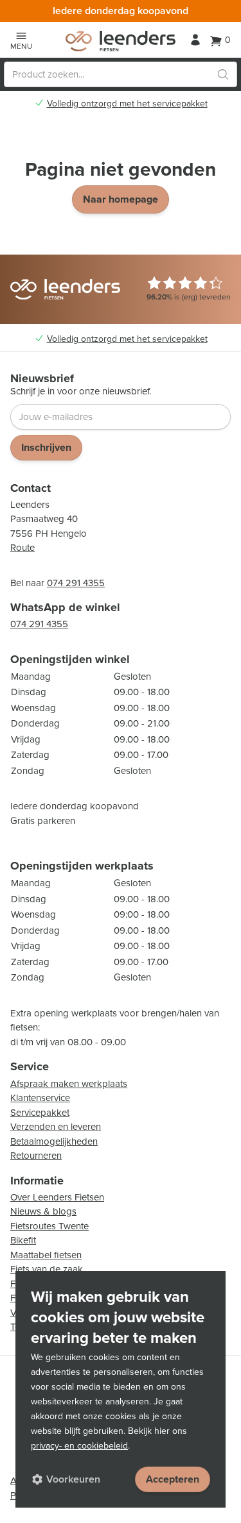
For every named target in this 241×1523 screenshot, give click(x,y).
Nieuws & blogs (43, 1211)
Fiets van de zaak (46, 1269)
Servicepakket (39, 1113)
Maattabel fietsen (46, 1255)
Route (22, 548)
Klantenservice (40, 1098)
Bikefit (23, 1240)
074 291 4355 (76, 583)
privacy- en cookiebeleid (79, 1445)
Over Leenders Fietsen (57, 1197)
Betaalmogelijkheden (54, 1141)
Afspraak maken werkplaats (68, 1084)
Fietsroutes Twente (49, 1226)
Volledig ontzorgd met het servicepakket (127, 103)
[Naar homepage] (120, 41)
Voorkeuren (73, 1479)
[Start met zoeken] (223, 74)
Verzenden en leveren (55, 1127)
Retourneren (36, 1156)
